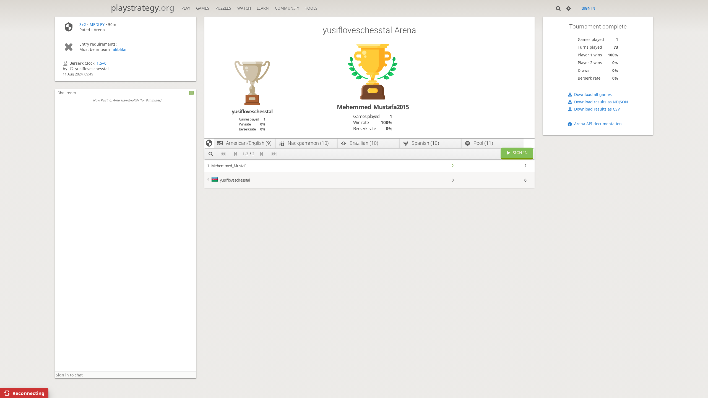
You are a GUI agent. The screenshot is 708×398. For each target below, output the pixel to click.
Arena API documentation (598, 123)
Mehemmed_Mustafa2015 (373, 107)
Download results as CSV (597, 109)
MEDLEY (97, 24)
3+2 (82, 24)
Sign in (588, 8)
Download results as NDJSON (601, 101)
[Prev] (235, 153)
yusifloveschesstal (92, 68)
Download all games (593, 94)
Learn (263, 8)
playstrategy (142, 7)
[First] (223, 153)
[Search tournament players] (210, 153)
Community (287, 8)
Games (202, 8)
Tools (311, 8)
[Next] (261, 153)
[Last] (274, 153)
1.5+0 (101, 63)
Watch (244, 8)
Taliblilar (119, 49)
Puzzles (223, 8)
